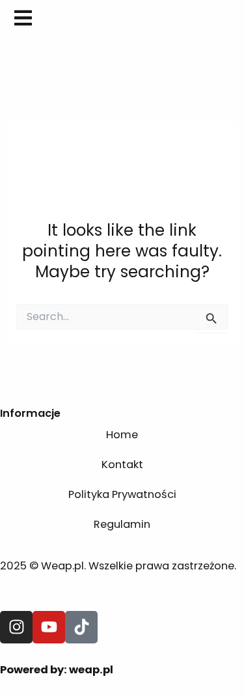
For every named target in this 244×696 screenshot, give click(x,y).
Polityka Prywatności (122, 494)
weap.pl (91, 669)
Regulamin (122, 524)
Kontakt (122, 464)
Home (122, 434)
